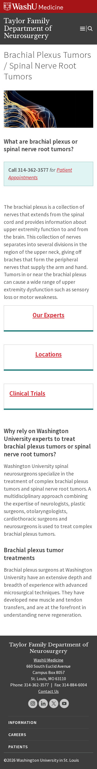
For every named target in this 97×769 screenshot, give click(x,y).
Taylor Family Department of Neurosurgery (28, 28)
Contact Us (48, 691)
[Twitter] (53, 703)
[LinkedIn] (43, 703)
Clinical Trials (27, 393)
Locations (48, 354)
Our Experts (48, 315)
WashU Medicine (48, 660)
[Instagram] (32, 703)
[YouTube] (64, 703)
